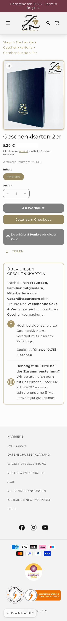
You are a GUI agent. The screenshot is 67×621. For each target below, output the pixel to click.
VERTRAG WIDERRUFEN (26, 473)
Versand (23, 151)
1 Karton (15, 177)
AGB (10, 481)
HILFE (12, 509)
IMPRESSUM (16, 445)
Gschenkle (25, 42)
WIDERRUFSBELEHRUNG (26, 463)
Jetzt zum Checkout (33, 219)
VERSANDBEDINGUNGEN (26, 491)
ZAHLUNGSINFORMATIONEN (29, 499)
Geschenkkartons (17, 47)
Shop (7, 42)
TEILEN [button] (17, 251)
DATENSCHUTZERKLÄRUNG (28, 454)
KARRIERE (15, 436)
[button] (8, 23)
